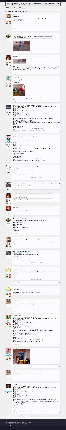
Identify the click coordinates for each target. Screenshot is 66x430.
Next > (26, 11)
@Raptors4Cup (15, 348)
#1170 (59, 214)
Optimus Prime (19, 269)
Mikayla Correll (15, 105)
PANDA (40, 105)
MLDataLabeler (19, 252)
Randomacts (14, 282)
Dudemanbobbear (8, 187)
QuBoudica (8, 39)
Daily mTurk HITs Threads (12, 8)
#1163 (59, 72)
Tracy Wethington (15, 72)
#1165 (59, 131)
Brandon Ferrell (15, 135)
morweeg (8, 320)
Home (6, 1)
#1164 (59, 101)
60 (19, 11)
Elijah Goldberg (15, 317)
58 (16, 11)
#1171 (59, 233)
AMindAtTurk (8, 353)
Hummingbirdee (8, 81)
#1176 (59, 311)
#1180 (59, 412)
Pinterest (18, 167)
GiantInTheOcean (15, 263)
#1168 (59, 188)
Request (26, 174)
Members (13, 0)
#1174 (59, 282)
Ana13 (8, 304)
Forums (9, 0)
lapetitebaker (8, 140)
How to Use (30, 174)
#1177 (59, 344)
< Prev (10, 11)
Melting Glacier (21, 8)
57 (15, 11)
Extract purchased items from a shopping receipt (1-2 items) (25, 370)
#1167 (59, 178)
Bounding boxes (17, 251)
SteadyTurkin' (8, 110)
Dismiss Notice (59, 3)
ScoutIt (18, 371)
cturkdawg (14, 214)
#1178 (59, 366)
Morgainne (8, 389)
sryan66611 (14, 178)
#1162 (59, 51)
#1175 (59, 293)
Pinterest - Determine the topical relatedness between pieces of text (26, 166)
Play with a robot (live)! (18, 268)
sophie (14, 386)
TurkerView (41, 128)
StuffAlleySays (8, 242)
